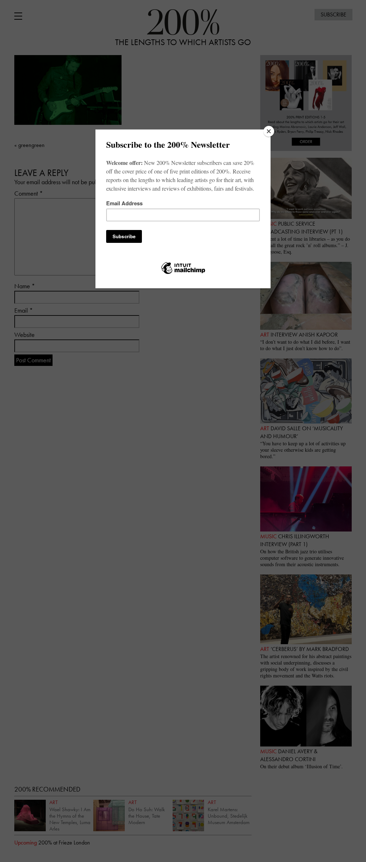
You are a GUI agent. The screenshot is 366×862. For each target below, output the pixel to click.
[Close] (268, 131)
